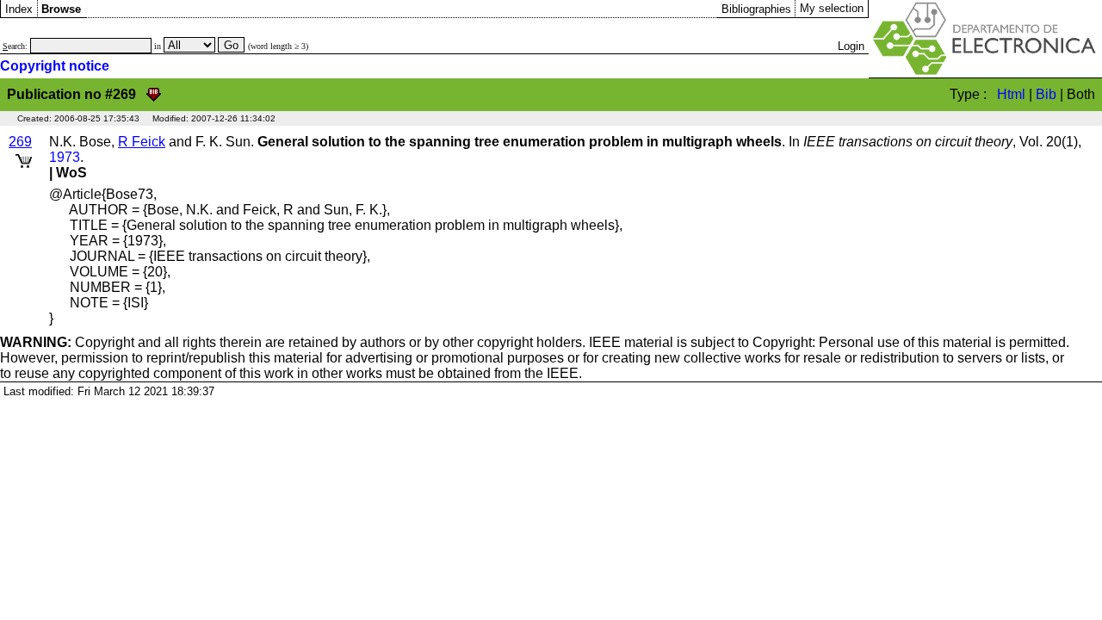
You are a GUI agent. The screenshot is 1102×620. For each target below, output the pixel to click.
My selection (832, 8)
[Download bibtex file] (153, 94)
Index (19, 9)
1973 (64, 157)
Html (1011, 94)
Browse (61, 9)
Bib (1046, 94)
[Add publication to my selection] (23, 158)
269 (20, 141)
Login (851, 46)
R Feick (141, 141)
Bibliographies (756, 9)
